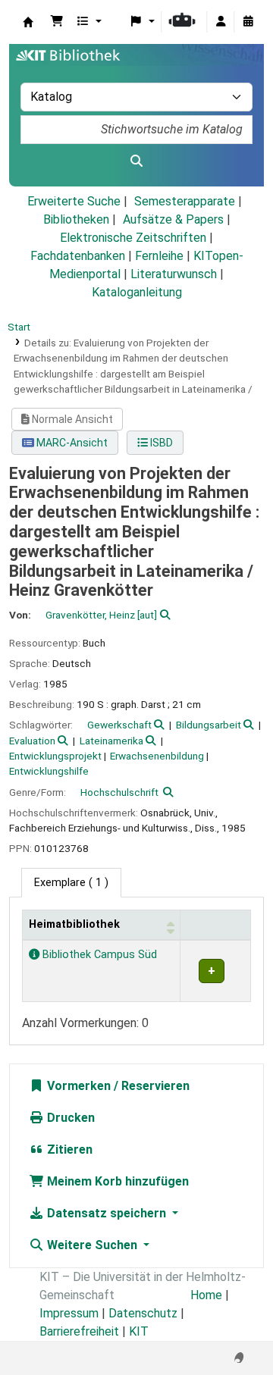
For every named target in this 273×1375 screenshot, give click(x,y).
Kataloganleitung (137, 292)
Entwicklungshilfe (49, 771)
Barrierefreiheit (79, 1331)
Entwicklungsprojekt (55, 756)
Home (206, 1295)
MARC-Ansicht (71, 443)
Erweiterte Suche (74, 201)
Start (19, 327)
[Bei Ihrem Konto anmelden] (221, 22)
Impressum (69, 1313)
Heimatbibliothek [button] (74, 924)
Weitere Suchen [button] (92, 1245)
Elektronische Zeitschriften (133, 237)
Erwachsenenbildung (157, 756)
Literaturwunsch (173, 274)
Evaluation (32, 740)
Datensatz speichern (106, 1213)
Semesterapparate (184, 201)
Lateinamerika (111, 740)
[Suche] (136, 161)
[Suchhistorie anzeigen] (248, 22)
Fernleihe (159, 256)
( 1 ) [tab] (71, 882)
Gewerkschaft (119, 725)
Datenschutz (142, 1313)
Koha (28, 22)
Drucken (69, 1117)
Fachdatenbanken (77, 256)
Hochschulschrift (119, 792)
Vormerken (77, 1086)
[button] (57, 22)
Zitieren (68, 1149)
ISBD (160, 443)
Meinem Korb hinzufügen (116, 1181)
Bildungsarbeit (208, 725)
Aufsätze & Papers (173, 219)
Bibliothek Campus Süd (98, 954)
